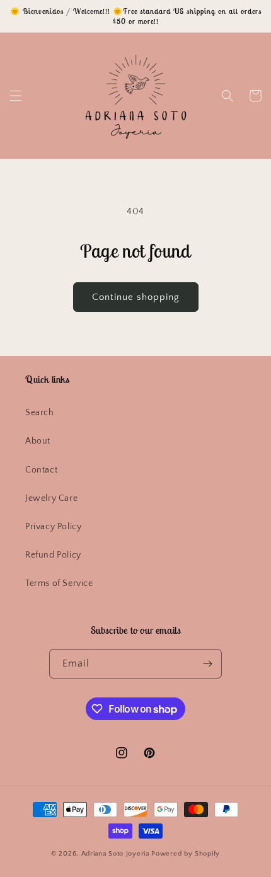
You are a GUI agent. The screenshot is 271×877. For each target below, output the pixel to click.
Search (39, 413)
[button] (16, 96)
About (37, 441)
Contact (41, 470)
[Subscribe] (207, 664)
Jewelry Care (51, 498)
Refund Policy (53, 555)
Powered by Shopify (185, 853)
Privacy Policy (53, 527)
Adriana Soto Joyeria (116, 853)
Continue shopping (136, 297)
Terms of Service (59, 583)
